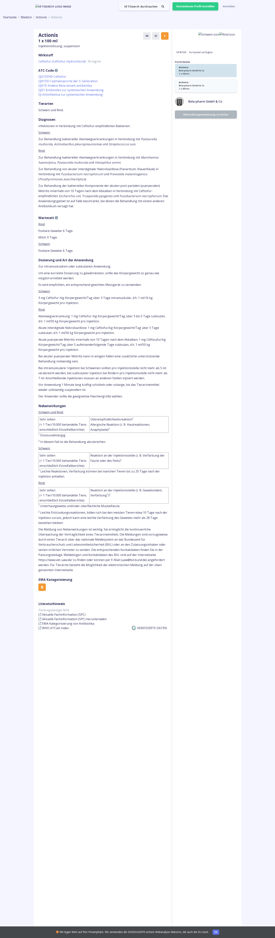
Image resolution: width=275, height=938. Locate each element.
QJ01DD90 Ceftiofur (52, 77)
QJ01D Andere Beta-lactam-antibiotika (65, 85)
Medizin (26, 17)
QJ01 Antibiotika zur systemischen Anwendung (71, 90)
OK (216, 932)
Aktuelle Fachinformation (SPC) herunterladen (74, 619)
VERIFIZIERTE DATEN (152, 628)
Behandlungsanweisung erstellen (206, 114)
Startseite (10, 17)
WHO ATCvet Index (55, 628)
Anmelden (229, 6)
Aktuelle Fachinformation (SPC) (63, 614)
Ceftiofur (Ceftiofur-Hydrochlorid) (69, 61)
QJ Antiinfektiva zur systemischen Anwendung (70, 94)
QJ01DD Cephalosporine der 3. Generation (68, 81)
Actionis (41, 17)
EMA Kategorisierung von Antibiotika (67, 623)
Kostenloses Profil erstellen (195, 6)
